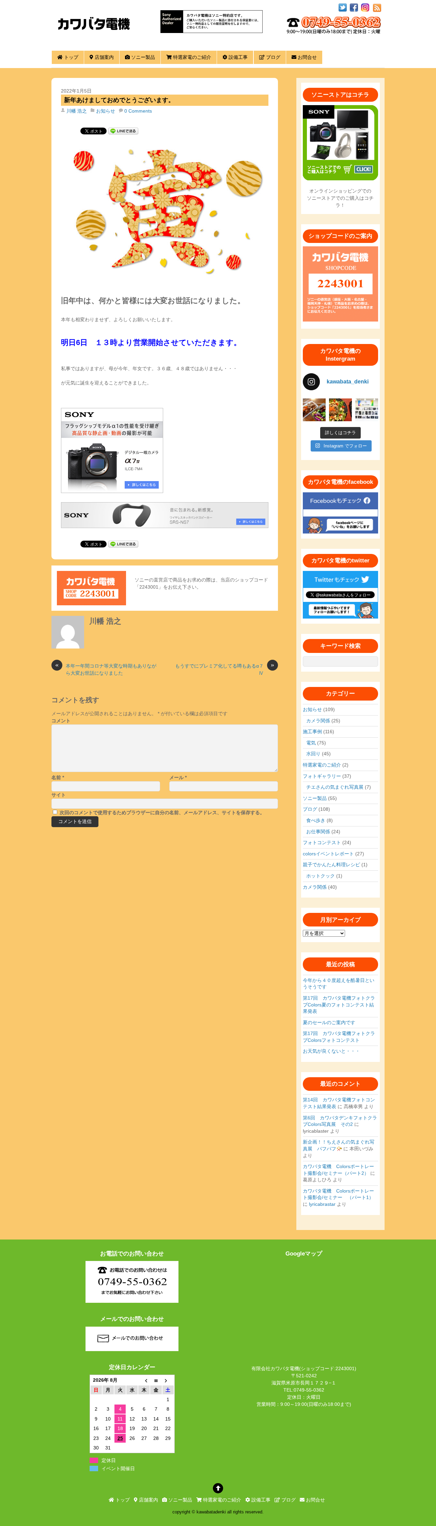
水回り (313, 753)
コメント (61, 720)
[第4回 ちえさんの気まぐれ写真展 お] (366, 409)
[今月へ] (155, 1380)
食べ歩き (315, 820)
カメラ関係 (318, 720)
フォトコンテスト (322, 842)
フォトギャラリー (322, 776)
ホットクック (320, 876)
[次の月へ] (168, 1380)
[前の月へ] (144, 1380)
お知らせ (105, 111)
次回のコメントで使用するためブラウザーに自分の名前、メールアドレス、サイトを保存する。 (162, 812)
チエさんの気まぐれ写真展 (334, 787)
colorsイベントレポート (328, 853)
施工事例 (312, 731)
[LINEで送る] (123, 130)
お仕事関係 (318, 831)
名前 (57, 777)
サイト (58, 795)
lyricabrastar (322, 1204)
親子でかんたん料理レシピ (331, 864)
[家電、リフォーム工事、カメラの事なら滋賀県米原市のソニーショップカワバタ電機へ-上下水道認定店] (94, 37)
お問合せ (306, 57)
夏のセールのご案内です (329, 1022)
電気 (311, 742)
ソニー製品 (142, 57)
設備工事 (237, 57)
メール (178, 777)
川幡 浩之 (76, 111)
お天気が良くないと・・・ (331, 1051)
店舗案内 (103, 57)
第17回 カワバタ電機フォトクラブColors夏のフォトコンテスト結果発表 (339, 1004)
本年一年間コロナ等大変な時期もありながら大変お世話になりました (105, 669)
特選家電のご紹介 (191, 57)
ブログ (272, 57)
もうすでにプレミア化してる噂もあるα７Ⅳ (224, 669)
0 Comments (138, 111)
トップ (70, 57)
